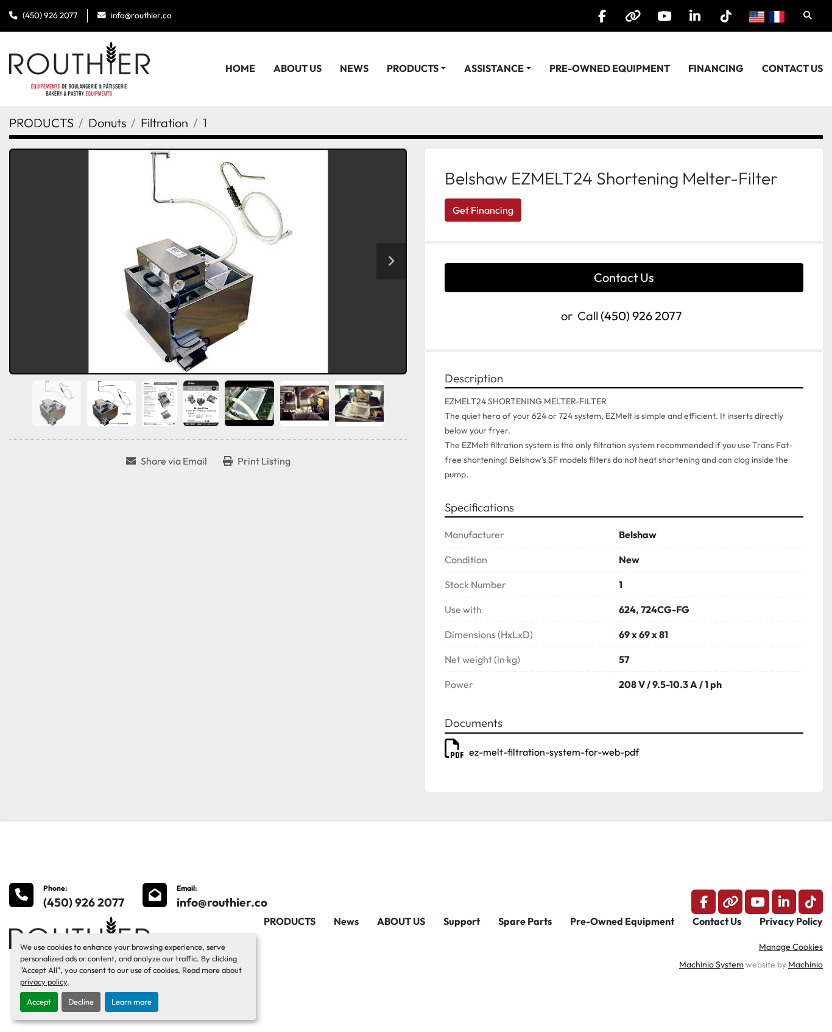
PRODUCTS (413, 68)
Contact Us (792, 68)
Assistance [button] (494, 68)
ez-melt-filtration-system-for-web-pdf (554, 752)
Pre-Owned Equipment (609, 68)
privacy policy (43, 981)
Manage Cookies (791, 946)
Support (461, 921)
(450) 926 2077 (50, 15)
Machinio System (711, 964)
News (354, 68)
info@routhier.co (141, 15)
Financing (716, 68)
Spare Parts (525, 921)
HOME (240, 68)
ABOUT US (297, 68)
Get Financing (483, 210)
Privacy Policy (791, 921)
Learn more (131, 1001)
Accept (39, 1001)
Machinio (805, 964)
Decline (81, 1001)
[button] (416, 68)
